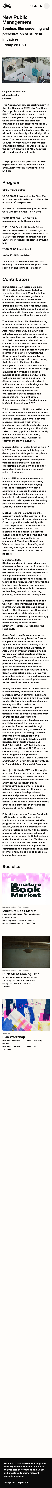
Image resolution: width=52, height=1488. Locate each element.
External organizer (9, 907)
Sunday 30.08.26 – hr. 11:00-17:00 (18, 923)
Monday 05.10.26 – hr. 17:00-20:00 (19, 1046)
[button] (26, 986)
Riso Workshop (13, 1037)
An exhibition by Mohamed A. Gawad (19, 977)
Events (7, 98)
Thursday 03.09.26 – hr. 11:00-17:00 (19, 980)
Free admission (11, 95)
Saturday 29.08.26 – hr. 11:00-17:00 (19, 920)
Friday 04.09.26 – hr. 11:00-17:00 (17, 983)
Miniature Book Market (19, 911)
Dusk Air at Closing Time (20, 974)
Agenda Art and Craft (15, 91)
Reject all (22, 1482)
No (31, 5)
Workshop (6, 1033)
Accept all (9, 1482)
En (35, 5)
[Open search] (41, 5)
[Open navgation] (47, 6)
